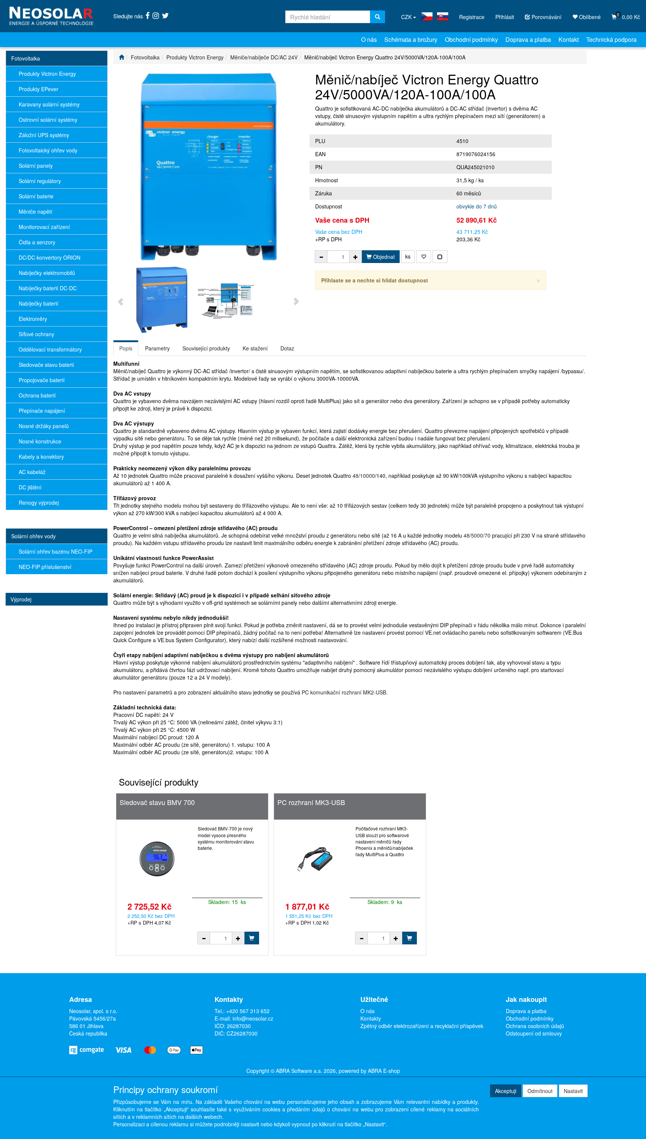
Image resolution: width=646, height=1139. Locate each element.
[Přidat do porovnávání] (440, 256)
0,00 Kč (628, 16)
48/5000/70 (477, 535)
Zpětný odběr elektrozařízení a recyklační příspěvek (421, 1026)
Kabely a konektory (41, 456)
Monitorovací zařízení (44, 226)
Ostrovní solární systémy (48, 119)
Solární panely (36, 165)
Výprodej (20, 599)
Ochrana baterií (37, 395)
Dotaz (287, 348)
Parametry (157, 348)
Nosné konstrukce (40, 441)
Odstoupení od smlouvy (534, 1033)
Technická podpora (611, 39)
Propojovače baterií (42, 380)
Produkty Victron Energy (47, 73)
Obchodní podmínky (471, 39)
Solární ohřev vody (33, 536)
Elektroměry (33, 318)
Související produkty (206, 348)
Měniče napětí (35, 211)
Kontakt (569, 39)
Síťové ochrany (36, 334)
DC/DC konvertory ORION (49, 257)
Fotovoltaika (25, 58)
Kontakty (370, 1018)
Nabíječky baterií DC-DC (48, 288)
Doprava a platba (528, 39)
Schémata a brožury (410, 39)
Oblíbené (589, 17)
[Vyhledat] (377, 16)
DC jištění (30, 487)
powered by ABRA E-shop (369, 1070)
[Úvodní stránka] (121, 57)
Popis (125, 348)
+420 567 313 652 (248, 1011)
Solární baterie (36, 196)
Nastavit (573, 1091)
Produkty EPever (38, 89)
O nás (369, 39)
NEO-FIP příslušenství (45, 566)
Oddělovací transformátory (50, 349)
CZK (407, 17)
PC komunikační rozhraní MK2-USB (344, 692)
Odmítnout (540, 1091)
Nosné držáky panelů (44, 426)
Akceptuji (505, 1091)
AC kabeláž (32, 472)
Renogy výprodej (39, 502)
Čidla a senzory (37, 242)
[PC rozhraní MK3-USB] (314, 858)
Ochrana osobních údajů (535, 1026)
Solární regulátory (40, 181)
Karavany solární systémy (49, 104)
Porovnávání (546, 17)
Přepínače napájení (42, 410)
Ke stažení (255, 348)
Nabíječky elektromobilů (47, 272)
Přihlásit (504, 17)
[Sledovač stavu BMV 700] (156, 858)
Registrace (472, 17)
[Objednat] (251, 938)
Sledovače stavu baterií (46, 364)
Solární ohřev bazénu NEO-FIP (55, 551)
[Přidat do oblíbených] (423, 256)
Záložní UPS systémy (44, 135)
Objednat (383, 256)
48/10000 (364, 475)
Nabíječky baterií (38, 303)
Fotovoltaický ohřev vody (48, 150)
